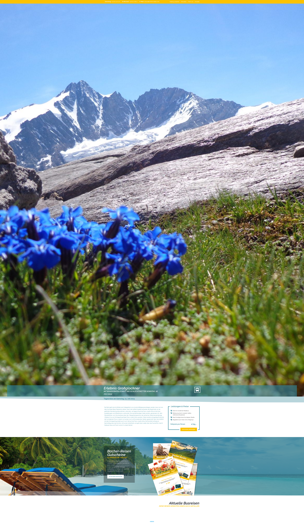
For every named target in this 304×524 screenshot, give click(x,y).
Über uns (190, 1)
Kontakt (197, 1)
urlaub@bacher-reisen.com (151, 1)
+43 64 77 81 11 (133, 1)
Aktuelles (183, 1)
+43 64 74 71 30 (115, 1)
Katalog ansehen (174, 1)
